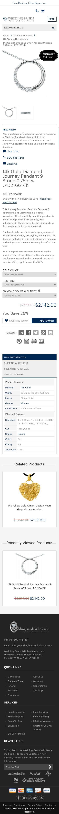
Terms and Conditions (14, 804)
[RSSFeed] (41, 799)
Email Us (11, 163)
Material (9, 387)
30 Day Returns (16, 733)
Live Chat (12, 151)
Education (13, 725)
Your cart (13, 690)
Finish (8, 398)
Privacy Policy (35, 804)
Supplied (10, 419)
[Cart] (42, 11)
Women (25, 403)
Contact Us (14, 676)
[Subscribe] (50, 767)
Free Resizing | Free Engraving (29, 2)
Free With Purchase (16, 368)
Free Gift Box (15, 721)
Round (21, 433)
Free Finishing (41, 716)
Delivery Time (15, 681)
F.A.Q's (11, 685)
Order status (40, 685)
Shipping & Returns (16, 362)
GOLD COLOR (10, 270)
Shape (8, 433)
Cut (7, 428)
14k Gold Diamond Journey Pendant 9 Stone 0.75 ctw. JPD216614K (29, 586)
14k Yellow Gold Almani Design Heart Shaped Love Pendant (29, 507)
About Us (38, 676)
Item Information (15, 357)
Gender (9, 403)
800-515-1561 (15, 157)
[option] (29, 499)
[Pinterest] (35, 799)
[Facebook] (18, 799)
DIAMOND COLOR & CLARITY (19, 291)
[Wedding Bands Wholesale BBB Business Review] (48, 773)
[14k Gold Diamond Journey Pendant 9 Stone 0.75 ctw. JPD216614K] (29, 566)
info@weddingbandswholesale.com (32, 645)
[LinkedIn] (30, 799)
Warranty (38, 681)
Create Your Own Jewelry (42, 727)
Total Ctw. (10, 449)
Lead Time (11, 408)
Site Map (38, 690)
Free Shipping (15, 716)
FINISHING (8, 280)
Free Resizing (40, 711)
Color (8, 439)
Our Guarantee (14, 374)
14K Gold (26, 387)
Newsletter (14, 694)
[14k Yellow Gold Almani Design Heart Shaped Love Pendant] (29, 487)
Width (8, 392)
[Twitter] (24, 799)
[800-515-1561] (37, 11)
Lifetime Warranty (43, 721)
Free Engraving (16, 711)
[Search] (53, 28)
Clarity (8, 444)
